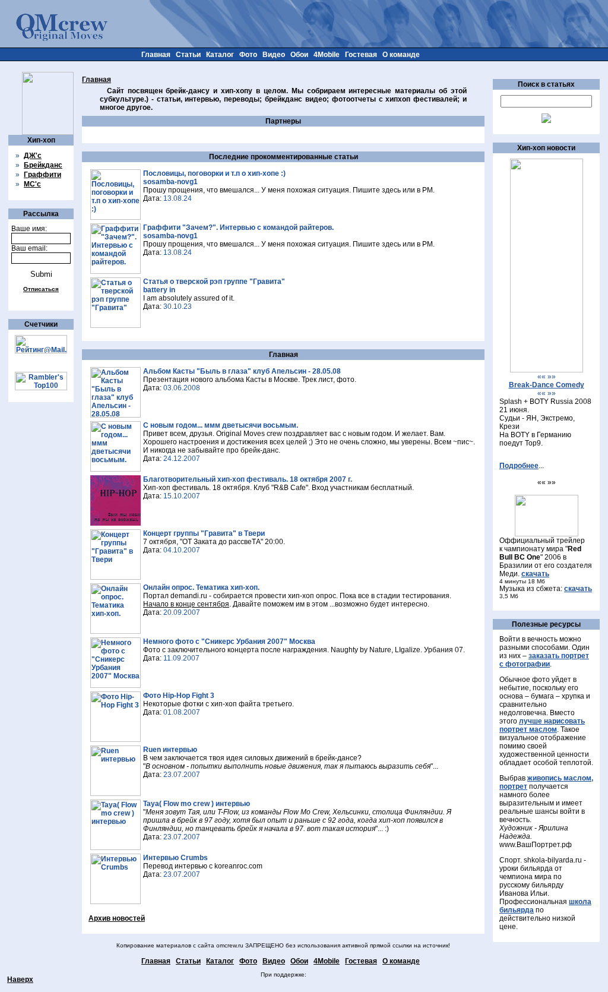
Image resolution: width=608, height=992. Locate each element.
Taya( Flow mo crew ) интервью (196, 804)
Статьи (188, 54)
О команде (401, 54)
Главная (155, 54)
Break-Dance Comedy (546, 385)
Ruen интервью (170, 749)
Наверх (20, 979)
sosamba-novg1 (170, 182)
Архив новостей (116, 918)
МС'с (32, 184)
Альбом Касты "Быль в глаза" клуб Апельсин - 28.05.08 (242, 371)
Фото (248, 54)
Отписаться (41, 289)
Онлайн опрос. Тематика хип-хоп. (201, 587)
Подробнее (519, 466)
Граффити (42, 174)
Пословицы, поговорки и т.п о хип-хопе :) (214, 173)
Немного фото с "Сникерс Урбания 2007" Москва (229, 641)
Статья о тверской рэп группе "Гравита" (214, 281)
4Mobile (327, 54)
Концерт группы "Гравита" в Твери (204, 533)
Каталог (220, 54)
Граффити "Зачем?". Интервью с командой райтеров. (238, 227)
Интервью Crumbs (175, 858)
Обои (299, 54)
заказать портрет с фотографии (544, 660)
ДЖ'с (33, 155)
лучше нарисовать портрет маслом (542, 725)
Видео (273, 54)
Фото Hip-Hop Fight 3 (178, 695)
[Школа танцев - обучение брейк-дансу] (546, 370)
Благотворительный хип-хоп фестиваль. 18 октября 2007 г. (247, 479)
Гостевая (361, 54)
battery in (159, 290)
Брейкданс (43, 165)
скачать (535, 574)
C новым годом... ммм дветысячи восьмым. (220, 425)
